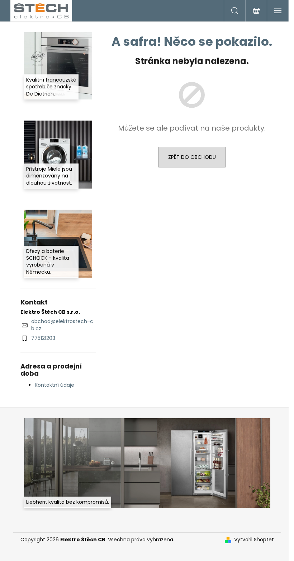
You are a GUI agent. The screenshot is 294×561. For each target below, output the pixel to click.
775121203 (43, 338)
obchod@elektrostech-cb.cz (62, 325)
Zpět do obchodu (192, 157)
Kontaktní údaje (54, 385)
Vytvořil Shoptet (254, 539)
